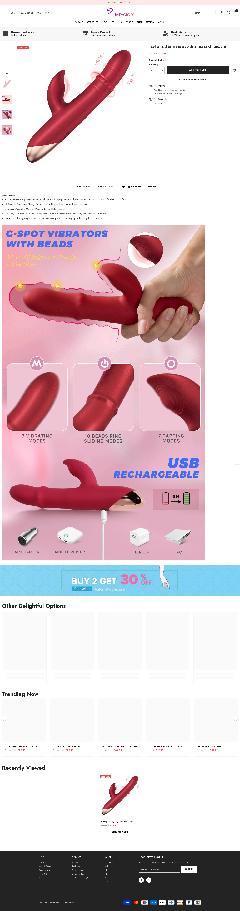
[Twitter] (148, 880)
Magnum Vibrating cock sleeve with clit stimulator (120, 746)
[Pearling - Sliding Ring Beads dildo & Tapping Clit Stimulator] (120, 795)
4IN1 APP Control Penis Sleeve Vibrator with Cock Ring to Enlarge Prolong (23, 746)
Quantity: (154, 64)
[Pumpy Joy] (120, 580)
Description (83, 186)
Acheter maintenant (193, 79)
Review (152, 186)
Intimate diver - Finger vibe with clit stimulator (166, 746)
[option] (78, 107)
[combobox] (202, 13)
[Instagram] (141, 880)
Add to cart (197, 70)
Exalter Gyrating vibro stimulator (209, 746)
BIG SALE (128, 2)
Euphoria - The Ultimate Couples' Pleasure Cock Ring (70, 746)
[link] (40, 34)
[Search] (205, 13)
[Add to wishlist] (234, 70)
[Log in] (222, 12)
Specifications (105, 186)
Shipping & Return (130, 186)
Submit (189, 869)
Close (200, 3)
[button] (7, 73)
